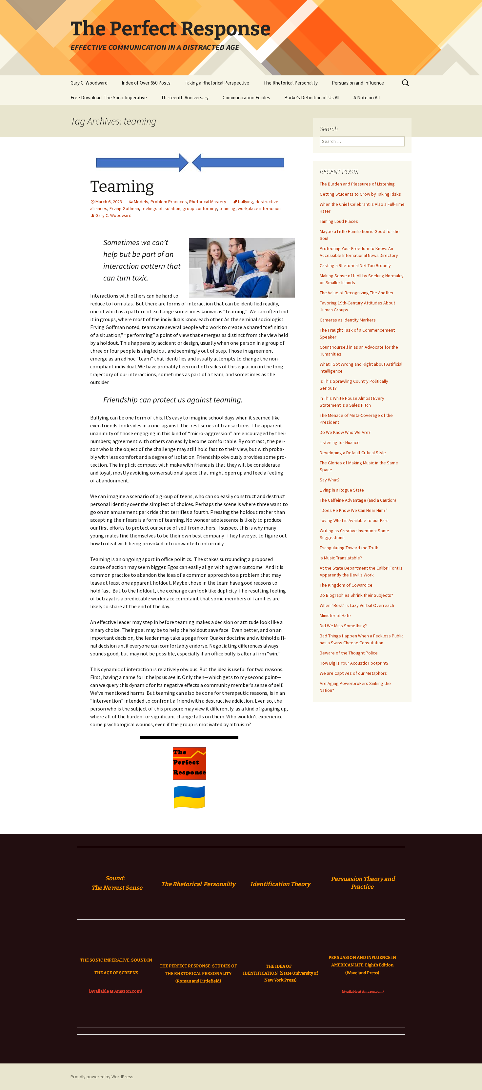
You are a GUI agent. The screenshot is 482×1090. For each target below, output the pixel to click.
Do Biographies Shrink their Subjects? (356, 595)
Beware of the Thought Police (349, 653)
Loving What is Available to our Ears (354, 520)
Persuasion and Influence (358, 83)
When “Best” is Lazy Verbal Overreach (357, 605)
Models (141, 201)
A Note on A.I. (367, 97)
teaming (227, 208)
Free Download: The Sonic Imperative (108, 97)
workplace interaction (259, 208)
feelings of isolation (160, 208)
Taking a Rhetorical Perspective (217, 83)
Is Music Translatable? (341, 558)
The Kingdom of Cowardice (346, 585)
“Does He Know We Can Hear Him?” (354, 510)
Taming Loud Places (339, 221)
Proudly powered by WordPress (101, 1077)
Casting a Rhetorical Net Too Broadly (355, 265)
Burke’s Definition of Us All (311, 97)
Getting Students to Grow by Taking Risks (360, 194)
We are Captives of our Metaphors (353, 673)
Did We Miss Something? (343, 626)
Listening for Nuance (340, 442)
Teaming (122, 186)
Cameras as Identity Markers (348, 320)
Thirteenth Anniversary (185, 97)
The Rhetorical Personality (290, 83)
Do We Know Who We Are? (345, 432)
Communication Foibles (246, 97)
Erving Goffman (124, 208)
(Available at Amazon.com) (115, 991)
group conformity (200, 208)
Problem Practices (169, 201)
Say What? (330, 480)
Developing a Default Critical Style (353, 453)
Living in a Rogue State (342, 490)
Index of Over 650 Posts (146, 83)
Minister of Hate (335, 615)
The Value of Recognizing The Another (357, 293)
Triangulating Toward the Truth (349, 548)
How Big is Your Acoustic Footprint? (354, 663)
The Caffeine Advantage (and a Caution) (358, 500)
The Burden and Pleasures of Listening (357, 184)
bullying (245, 201)
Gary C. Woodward (89, 83)
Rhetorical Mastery (207, 201)
